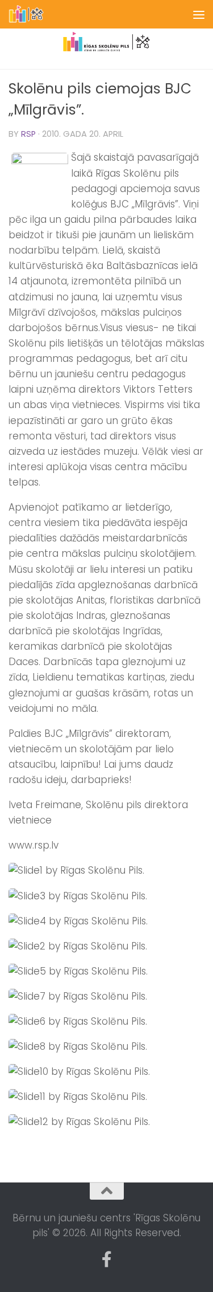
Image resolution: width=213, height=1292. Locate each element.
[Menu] (199, 14)
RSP (28, 134)
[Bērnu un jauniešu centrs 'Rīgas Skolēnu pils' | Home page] (32, 14)
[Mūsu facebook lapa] (107, 1259)
